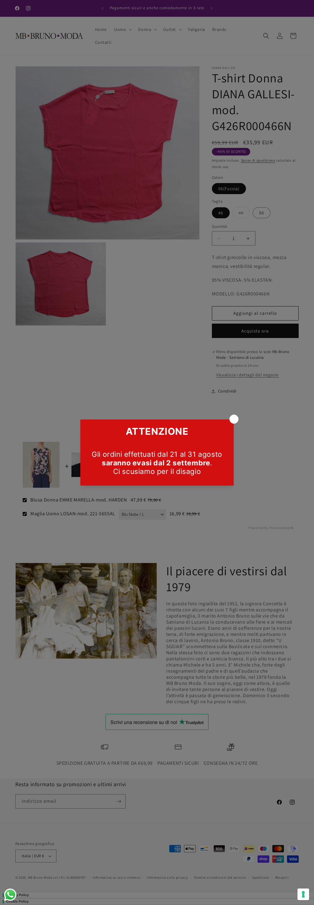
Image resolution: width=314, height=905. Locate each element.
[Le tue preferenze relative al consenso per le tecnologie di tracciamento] (303, 894)
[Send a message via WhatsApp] (10, 895)
